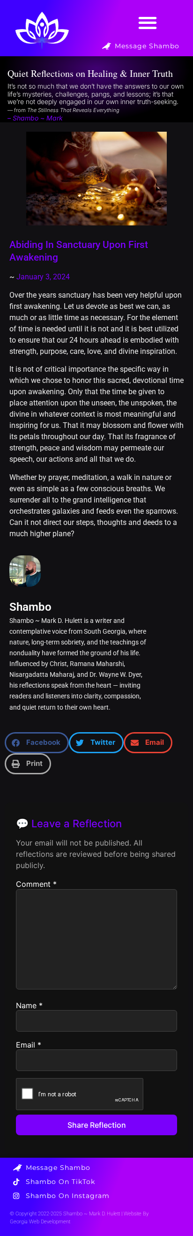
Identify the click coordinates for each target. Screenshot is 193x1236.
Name (29, 1005)
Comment (36, 884)
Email (28, 1045)
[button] (148, 22)
